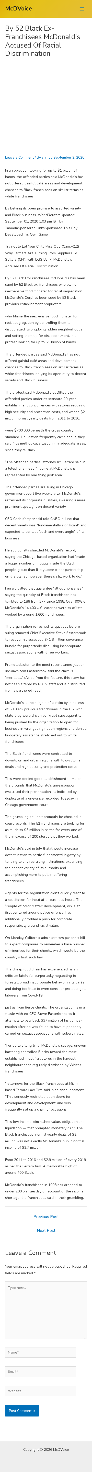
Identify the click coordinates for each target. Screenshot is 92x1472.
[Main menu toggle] (82, 9)
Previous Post (46, 1216)
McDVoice (18, 9)
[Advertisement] (46, 106)
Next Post (46, 1230)
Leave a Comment (19, 157)
